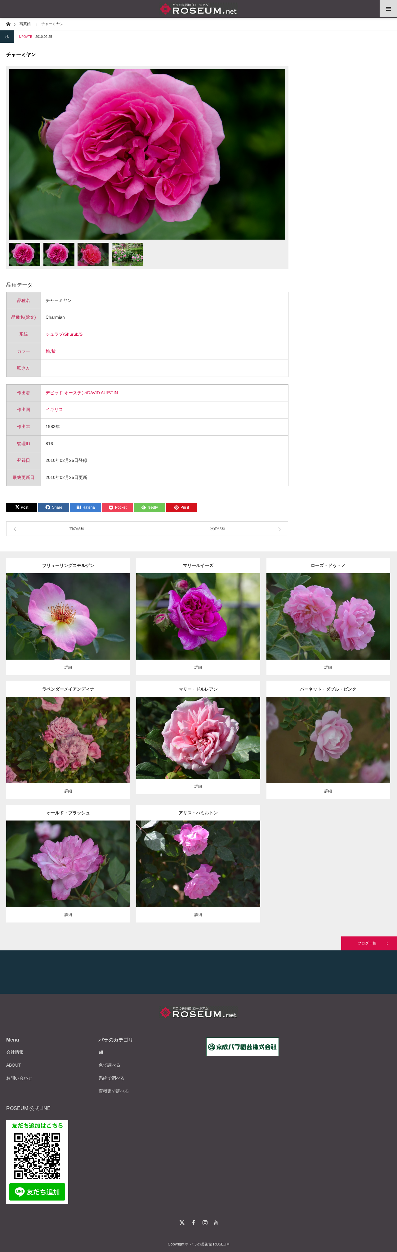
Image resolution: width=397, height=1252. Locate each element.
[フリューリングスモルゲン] (68, 628)
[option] (147, 154)
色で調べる (109, 1065)
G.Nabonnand (217, 733)
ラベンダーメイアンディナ (68, 689)
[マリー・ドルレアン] (198, 746)
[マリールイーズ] (198, 625)
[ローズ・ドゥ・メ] (328, 625)
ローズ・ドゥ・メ (328, 565)
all (101, 1052)
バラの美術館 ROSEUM (210, 1244)
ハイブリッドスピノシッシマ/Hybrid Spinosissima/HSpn (76, 609)
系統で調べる (112, 1078)
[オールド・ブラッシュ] (68, 872)
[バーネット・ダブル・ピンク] (328, 752)
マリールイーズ (198, 565)
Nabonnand (223, 859)
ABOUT (13, 1065)
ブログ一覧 (367, 943)
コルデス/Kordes (68, 614)
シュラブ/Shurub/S (64, 334)
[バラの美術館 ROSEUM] (198, 9)
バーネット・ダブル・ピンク (328, 689)
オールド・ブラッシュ (68, 812)
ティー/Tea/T (193, 733)
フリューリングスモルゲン (68, 565)
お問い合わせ (19, 1078)
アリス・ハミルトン (198, 812)
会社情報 (15, 1052)
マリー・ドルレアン (198, 689)
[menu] (388, 8)
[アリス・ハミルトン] (198, 872)
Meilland (98, 735)
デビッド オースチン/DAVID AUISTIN (82, 392)
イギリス (54, 409)
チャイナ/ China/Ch (72, 859)
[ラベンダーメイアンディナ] (68, 749)
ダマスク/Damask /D (206, 611)
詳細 (68, 667)
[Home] (8, 23)
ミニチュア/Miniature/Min (68, 735)
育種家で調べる (114, 1091)
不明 (354, 611)
